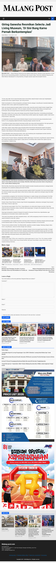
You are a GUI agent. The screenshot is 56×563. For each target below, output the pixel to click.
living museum (16, 264)
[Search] (49, 18)
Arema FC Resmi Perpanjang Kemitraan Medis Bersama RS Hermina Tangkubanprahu (45, 330)
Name (3, 299)
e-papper (52, 18)
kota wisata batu (8, 264)
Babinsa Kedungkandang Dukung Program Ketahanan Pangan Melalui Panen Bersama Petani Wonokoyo (41, 269)
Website (4, 309)
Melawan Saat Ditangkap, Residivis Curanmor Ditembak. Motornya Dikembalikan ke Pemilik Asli (14, 268)
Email (3, 304)
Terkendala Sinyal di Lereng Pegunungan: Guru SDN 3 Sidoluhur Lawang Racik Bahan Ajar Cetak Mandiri (10, 330)
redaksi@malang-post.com (9, 550)
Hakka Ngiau (5, 350)
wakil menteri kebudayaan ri (36, 264)
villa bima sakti (27, 264)
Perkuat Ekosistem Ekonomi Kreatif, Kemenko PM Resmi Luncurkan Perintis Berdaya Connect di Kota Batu (28, 330)
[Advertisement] (28, 88)
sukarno (21, 264)
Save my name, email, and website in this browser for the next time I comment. (22, 315)
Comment (4, 281)
